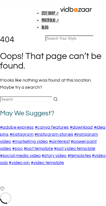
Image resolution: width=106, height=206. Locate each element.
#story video (54, 155)
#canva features (52, 127)
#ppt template (38, 148)
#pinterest (59, 141)
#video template (47, 162)
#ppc (17, 148)
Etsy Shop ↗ (50, 13)
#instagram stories (53, 134)
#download (81, 127)
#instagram (22, 134)
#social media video (20, 155)
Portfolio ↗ (50, 20)
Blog (45, 27)
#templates (79, 155)
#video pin (19, 162)
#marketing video (30, 141)
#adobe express (17, 127)
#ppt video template (74, 148)
